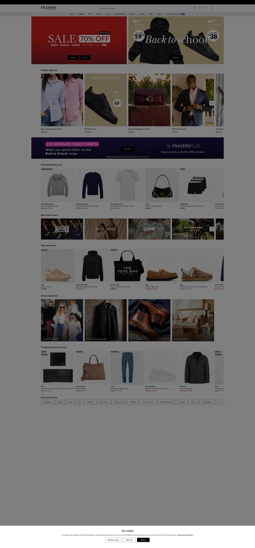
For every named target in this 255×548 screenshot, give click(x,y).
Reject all (129, 540)
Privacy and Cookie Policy (185, 535)
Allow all (143, 540)
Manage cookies (113, 540)
